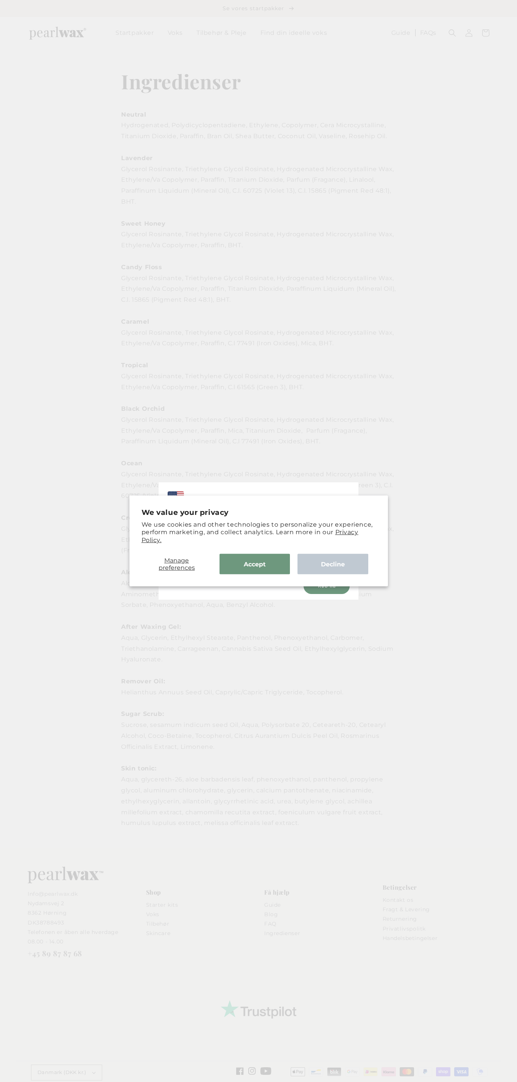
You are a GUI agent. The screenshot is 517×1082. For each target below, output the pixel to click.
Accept (255, 564)
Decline (333, 564)
